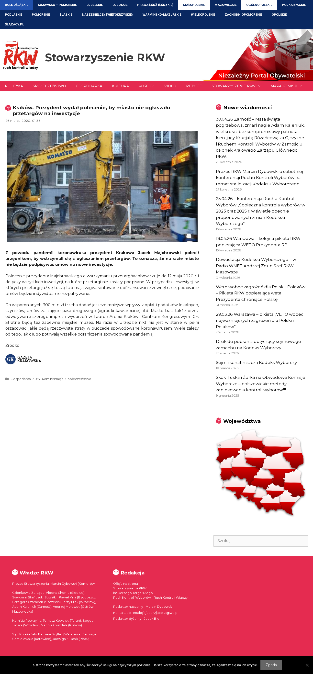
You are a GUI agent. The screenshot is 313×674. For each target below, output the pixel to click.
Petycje (194, 86)
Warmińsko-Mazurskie (162, 14)
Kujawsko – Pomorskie (57, 5)
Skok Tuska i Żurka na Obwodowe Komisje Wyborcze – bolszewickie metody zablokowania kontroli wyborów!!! (260, 383)
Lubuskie (119, 5)
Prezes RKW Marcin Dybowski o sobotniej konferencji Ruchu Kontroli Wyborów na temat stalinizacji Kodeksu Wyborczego (259, 177)
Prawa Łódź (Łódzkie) (155, 5)
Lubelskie (95, 5)
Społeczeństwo (49, 86)
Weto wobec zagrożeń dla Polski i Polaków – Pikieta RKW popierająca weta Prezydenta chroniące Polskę (260, 293)
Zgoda (271, 665)
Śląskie (66, 14)
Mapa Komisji (284, 86)
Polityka (14, 86)
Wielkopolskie (203, 14)
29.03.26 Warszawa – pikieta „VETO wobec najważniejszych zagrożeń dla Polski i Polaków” (259, 320)
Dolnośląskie (16, 5)
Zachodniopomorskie (243, 14)
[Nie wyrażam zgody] (306, 665)
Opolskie (279, 14)
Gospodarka (89, 86)
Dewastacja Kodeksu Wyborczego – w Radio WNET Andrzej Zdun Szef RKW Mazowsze (256, 265)
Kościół (147, 86)
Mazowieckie (225, 5)
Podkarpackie (294, 5)
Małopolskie (194, 5)
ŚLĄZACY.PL (14, 24)
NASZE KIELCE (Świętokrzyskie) (107, 14)
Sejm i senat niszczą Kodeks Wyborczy (256, 362)
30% (36, 379)
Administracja (53, 379)
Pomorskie (41, 14)
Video (170, 86)
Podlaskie (13, 14)
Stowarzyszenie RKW (105, 57)
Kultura (120, 86)
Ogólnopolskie (259, 5)
